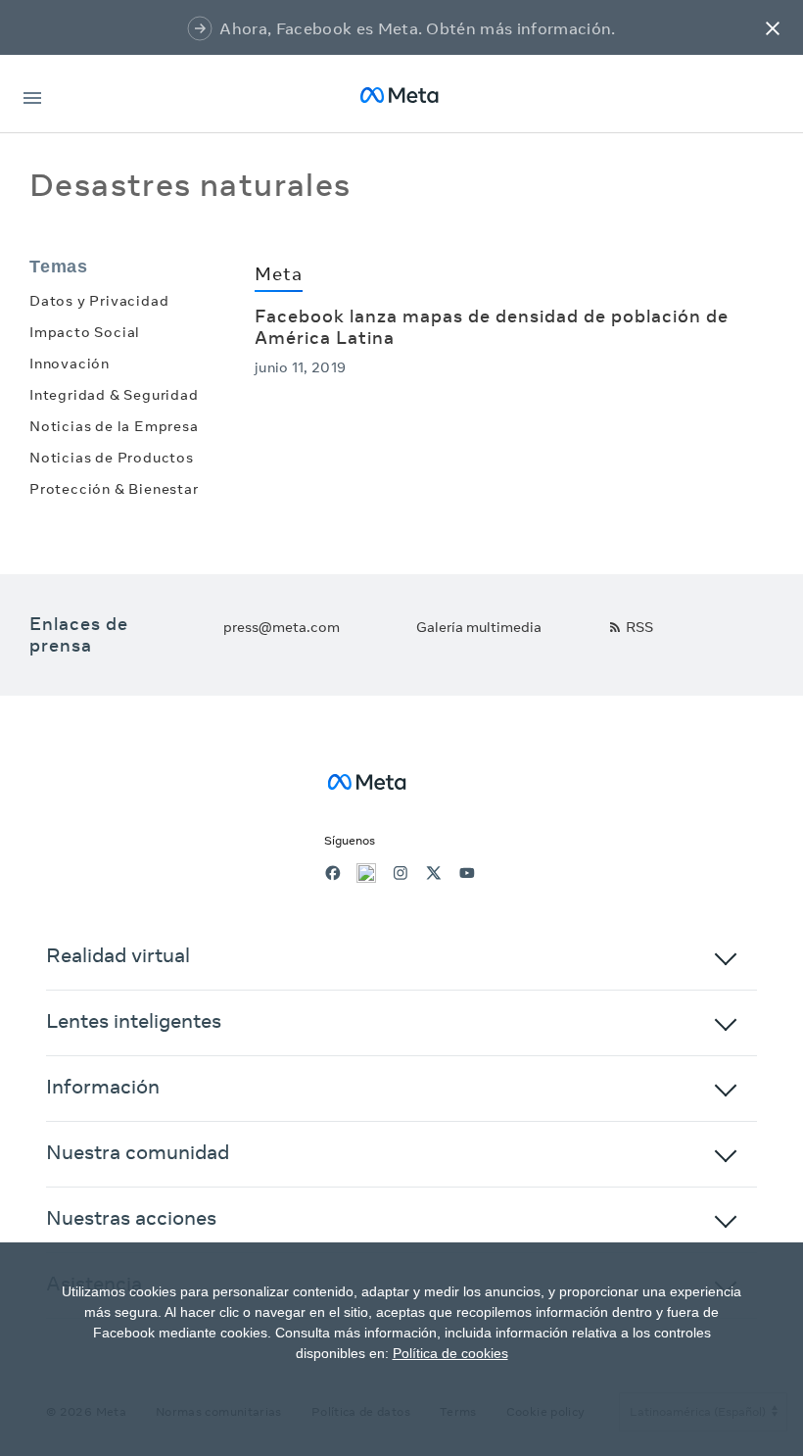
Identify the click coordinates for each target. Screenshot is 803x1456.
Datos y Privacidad (98, 301)
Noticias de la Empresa (114, 426)
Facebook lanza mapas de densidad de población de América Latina (492, 327)
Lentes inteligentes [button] (133, 1020)
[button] (772, 27)
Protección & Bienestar (114, 489)
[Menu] (32, 94)
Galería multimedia (479, 627)
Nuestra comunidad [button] (137, 1152)
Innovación (69, 363)
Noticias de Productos (111, 457)
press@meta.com (281, 627)
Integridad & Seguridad (114, 395)
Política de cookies (450, 1353)
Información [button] (103, 1086)
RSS (639, 627)
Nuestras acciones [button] (131, 1217)
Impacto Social (84, 332)
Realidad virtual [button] (118, 955)
